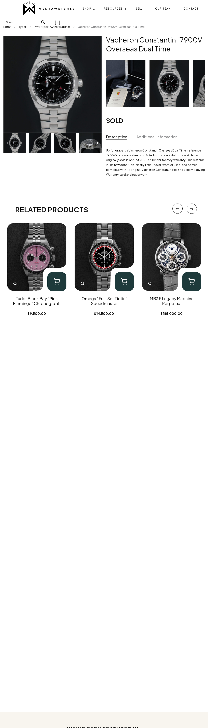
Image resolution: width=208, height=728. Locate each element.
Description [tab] (116, 136)
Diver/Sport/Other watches (52, 26)
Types (22, 26)
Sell (139, 8)
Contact (191, 8)
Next (192, 209)
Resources (113, 8)
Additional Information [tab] (157, 136)
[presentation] (7, 143)
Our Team (163, 8)
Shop (86, 8)
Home (7, 26)
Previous (177, 209)
